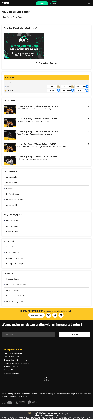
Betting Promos (13, 182)
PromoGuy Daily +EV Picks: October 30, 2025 (37, 157)
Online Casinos (12, 247)
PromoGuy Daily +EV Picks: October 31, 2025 (36, 144)
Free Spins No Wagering (13, 353)
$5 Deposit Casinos (11, 370)
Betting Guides (12, 194)
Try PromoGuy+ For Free (47, 63)
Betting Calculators (14, 199)
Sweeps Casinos (13, 279)
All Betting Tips (9, 77)
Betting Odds (12, 205)
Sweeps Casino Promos (16, 284)
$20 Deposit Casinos (11, 373)
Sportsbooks (11, 177)
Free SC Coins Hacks (11, 357)
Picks (42, 3)
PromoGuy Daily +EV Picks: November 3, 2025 (37, 131)
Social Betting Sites (14, 301)
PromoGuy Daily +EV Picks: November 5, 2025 (37, 106)
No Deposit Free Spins (15, 264)
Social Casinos (12, 290)
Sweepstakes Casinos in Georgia (16, 360)
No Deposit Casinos (14, 258)
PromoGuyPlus (54, 3)
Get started (36, 315)
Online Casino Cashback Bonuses (16, 363)
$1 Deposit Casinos (11, 366)
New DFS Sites (12, 231)
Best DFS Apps (12, 226)
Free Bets (10, 188)
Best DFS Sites (12, 220)
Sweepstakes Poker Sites (17, 296)
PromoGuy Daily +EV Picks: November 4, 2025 (37, 119)
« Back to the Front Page (12, 17)
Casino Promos (12, 252)
